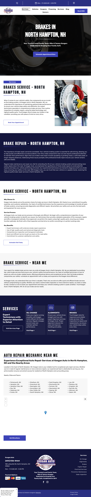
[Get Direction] (74, 3)
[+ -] (45, 414)
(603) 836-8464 (12, 461)
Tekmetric (38, 492)
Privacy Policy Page (6, 494)
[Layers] (85, 399)
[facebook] (43, 482)
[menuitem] (26, 9)
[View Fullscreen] (6, 405)
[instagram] (47, 482)
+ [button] (6, 399)
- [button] (6, 401)
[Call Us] (17, 3)
